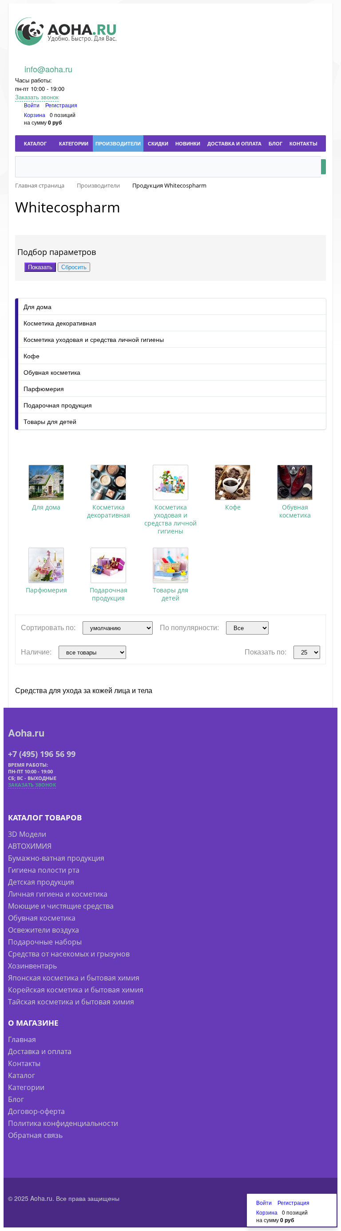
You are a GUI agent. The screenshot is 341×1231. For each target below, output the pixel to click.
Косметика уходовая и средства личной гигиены (94, 339)
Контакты (24, 1063)
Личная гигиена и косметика (57, 894)
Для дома (38, 306)
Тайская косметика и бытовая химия (71, 1002)
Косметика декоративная (60, 322)
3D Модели (27, 834)
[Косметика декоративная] (108, 482)
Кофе (32, 355)
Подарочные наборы (45, 942)
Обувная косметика (52, 372)
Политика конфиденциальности (63, 1123)
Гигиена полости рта (43, 870)
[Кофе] (232, 482)
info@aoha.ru (48, 68)
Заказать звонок (37, 97)
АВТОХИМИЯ (30, 846)
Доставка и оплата (39, 1051)
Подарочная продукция (58, 404)
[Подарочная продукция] (108, 565)
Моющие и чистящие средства (61, 906)
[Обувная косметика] (295, 482)
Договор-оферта (36, 1111)
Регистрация (61, 105)
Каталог (21, 1075)
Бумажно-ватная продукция (56, 858)
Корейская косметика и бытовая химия (75, 990)
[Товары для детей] (170, 565)
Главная (22, 1039)
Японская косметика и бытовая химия (73, 978)
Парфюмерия (44, 388)
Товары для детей (50, 421)
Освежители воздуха (43, 930)
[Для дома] (46, 482)
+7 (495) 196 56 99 (41, 754)
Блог (16, 1099)
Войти (32, 105)
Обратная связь (35, 1135)
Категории (26, 1087)
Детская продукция (41, 882)
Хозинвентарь (32, 966)
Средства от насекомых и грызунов (69, 954)
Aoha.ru (26, 732)
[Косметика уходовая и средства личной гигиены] (170, 482)
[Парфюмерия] (46, 565)
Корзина (34, 114)
